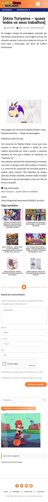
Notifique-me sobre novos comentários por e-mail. (23, 372)
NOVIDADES (7, 10)
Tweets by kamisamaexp (11, 462)
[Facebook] (17, 486)
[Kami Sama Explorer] (12, 4)
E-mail (3, 339)
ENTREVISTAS (22, 10)
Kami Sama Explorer (11, 456)
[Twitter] (21, 486)
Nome (3, 327)
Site (2, 350)
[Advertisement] (24, 75)
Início (6, 491)
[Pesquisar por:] (24, 400)
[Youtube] (26, 486)
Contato (40, 491)
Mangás (16, 491)
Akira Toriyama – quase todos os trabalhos (19, 191)
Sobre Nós (28, 491)
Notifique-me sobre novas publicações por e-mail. (22, 378)
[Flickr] (31, 486)
